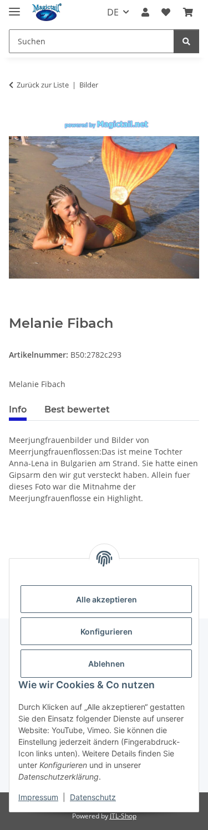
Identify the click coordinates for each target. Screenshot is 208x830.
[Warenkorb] (188, 12)
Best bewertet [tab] (77, 409)
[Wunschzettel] (165, 12)
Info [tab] (18, 409)
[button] (145, 12)
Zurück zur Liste (43, 85)
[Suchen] (186, 41)
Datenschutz (93, 797)
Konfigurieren (106, 631)
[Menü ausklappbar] (14, 7)
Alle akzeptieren (106, 599)
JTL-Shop (123, 816)
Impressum (38, 797)
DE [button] (113, 12)
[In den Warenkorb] (18, 309)
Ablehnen (106, 663)
